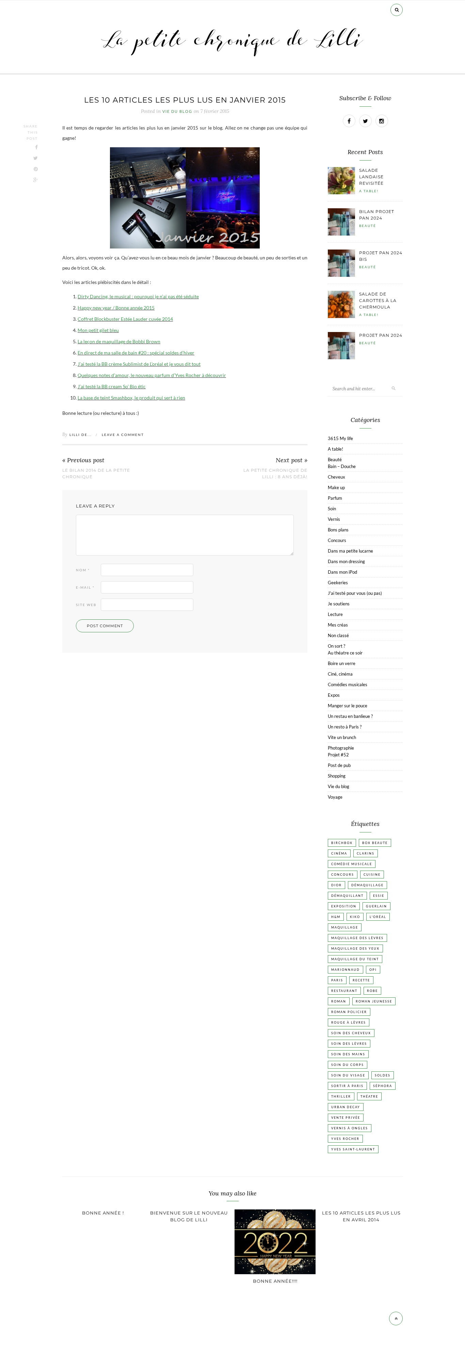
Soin (332, 508)
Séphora (382, 1086)
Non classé (338, 635)
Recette (361, 980)
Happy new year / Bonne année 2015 (116, 308)
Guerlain (376, 906)
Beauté (367, 226)
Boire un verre (341, 663)
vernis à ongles (349, 1128)
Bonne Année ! (103, 1213)
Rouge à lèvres (348, 1022)
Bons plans (338, 529)
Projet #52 (338, 754)
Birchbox (342, 843)
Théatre (369, 1096)
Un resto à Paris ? (345, 726)
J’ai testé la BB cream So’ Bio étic (112, 386)
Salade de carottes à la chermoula (378, 300)
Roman (338, 1001)
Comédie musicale (351, 864)
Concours (337, 540)
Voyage (335, 797)
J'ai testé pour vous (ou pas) (355, 593)
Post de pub (339, 765)
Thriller (341, 1096)
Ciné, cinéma (340, 674)
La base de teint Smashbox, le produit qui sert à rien (131, 398)
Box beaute (375, 843)
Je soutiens (339, 603)
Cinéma (339, 853)
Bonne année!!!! (275, 1281)
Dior (336, 885)
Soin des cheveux (351, 1033)
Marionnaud (345, 969)
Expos (334, 695)
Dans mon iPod (342, 572)
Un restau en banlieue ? (350, 716)
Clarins (365, 853)
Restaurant (344, 991)
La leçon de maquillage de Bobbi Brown (119, 341)
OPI (373, 969)
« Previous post (83, 460)
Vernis (334, 519)
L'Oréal (378, 917)
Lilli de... (80, 435)
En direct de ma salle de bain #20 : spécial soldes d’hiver (136, 353)
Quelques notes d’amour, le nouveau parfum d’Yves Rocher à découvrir (152, 375)
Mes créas (338, 625)
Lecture (335, 614)
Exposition (343, 906)
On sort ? (336, 646)
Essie (378, 896)
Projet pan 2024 (380, 335)
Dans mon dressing (346, 561)
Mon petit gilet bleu (98, 330)
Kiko (355, 917)
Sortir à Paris (347, 1086)
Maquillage (344, 927)
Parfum (335, 498)
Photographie (341, 748)
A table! (369, 191)
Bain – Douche (342, 466)
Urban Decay (345, 1107)
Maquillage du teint (355, 959)
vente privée (345, 1117)
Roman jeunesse (374, 1001)
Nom (83, 570)
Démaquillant (347, 896)
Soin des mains (348, 1054)
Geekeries (338, 582)
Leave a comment (123, 435)
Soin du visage (348, 1075)
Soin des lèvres (349, 1043)
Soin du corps (347, 1065)
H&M (335, 917)
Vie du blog (177, 111)
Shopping (337, 776)
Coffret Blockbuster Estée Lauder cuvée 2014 (125, 319)
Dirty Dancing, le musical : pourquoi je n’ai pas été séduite (138, 296)
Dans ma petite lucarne (350, 551)
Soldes (382, 1075)
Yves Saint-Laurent (353, 1149)
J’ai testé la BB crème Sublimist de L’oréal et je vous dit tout (139, 364)
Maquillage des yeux (355, 948)
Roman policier (349, 1012)
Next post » (291, 460)
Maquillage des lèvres (357, 938)
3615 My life (340, 438)
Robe (372, 991)
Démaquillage (367, 885)
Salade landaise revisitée (371, 177)
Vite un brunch (342, 737)
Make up (336, 487)
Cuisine (372, 874)
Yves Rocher (345, 1139)
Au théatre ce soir (345, 653)
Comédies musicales (347, 684)
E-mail (85, 587)
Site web (86, 605)
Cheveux (336, 477)
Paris (337, 980)
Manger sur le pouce (347, 705)
